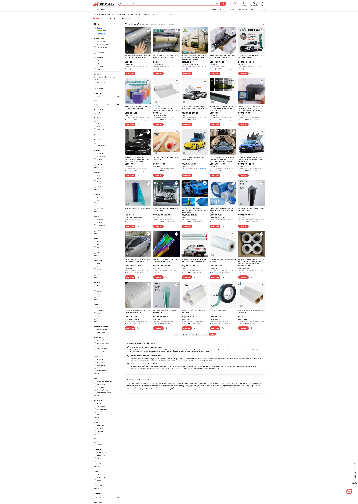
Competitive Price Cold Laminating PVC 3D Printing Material (137, 311)
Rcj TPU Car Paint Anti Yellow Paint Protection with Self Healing (194, 260)
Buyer (222, 9)
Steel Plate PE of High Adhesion (137, 208)
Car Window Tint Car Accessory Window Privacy (251, 209)
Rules (263, 9)
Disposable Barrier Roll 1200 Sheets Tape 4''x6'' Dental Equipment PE (138, 107)
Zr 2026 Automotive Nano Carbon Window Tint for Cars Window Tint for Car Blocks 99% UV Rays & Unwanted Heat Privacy (223, 159)
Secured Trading (125, 18)
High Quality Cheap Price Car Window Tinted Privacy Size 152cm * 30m (137, 260)
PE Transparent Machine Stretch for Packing (223, 260)
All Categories (100, 9)
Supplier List (110, 18)
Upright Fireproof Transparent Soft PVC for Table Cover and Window (137, 56)
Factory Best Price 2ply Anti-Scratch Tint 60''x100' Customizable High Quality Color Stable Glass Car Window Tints (251, 108)
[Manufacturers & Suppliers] (103, 4)
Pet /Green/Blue (218, 310)
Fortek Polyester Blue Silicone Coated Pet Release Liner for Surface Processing (222, 210)
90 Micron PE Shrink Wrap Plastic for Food (193, 311)
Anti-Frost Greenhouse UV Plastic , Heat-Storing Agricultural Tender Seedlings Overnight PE (194, 57)
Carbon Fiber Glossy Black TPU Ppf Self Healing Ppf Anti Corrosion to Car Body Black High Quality (137, 159)
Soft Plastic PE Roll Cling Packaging (165, 158)
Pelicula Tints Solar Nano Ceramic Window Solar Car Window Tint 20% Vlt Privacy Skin (250, 159)
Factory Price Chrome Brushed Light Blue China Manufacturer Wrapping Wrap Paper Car (194, 210)
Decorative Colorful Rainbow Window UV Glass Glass (166, 260)
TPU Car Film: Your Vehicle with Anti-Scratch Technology (166, 209)
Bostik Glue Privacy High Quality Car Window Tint (166, 311)
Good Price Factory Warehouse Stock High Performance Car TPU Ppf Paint (194, 107)
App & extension (242, 9)
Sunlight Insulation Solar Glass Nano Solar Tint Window (222, 56)
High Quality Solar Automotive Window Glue (193, 158)
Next (211, 334)
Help (231, 9)
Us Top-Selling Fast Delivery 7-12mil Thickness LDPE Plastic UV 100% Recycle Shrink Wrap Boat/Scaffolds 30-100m (251, 261)
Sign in (263, 5)
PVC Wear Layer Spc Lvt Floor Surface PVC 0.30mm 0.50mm (165, 56)
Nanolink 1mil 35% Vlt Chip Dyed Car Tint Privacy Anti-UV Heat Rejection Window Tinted (223, 108)
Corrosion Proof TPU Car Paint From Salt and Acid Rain (251, 56)
